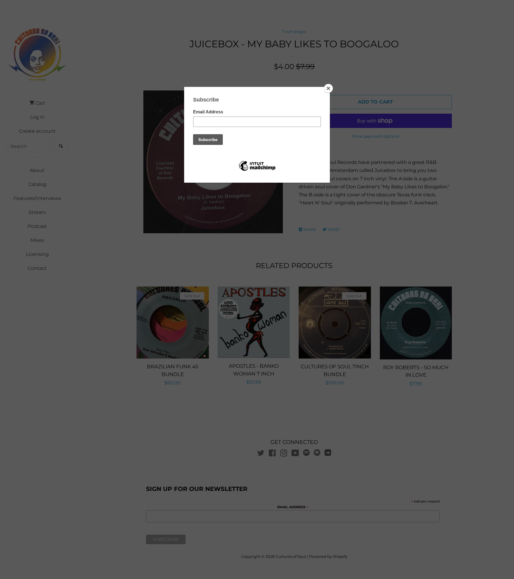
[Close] (328, 88)
